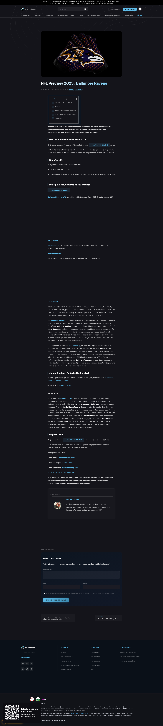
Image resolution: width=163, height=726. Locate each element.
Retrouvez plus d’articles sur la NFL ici (62, 472)
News (71, 89)
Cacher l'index (71, 99)
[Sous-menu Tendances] (42, 15)
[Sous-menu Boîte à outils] (133, 15)
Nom (45, 583)
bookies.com (67, 463)
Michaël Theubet (59, 89)
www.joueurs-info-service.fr (81, 3)
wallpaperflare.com (67, 458)
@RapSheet (109, 378)
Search (85, 9)
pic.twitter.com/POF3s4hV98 (58, 381)
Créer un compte (130, 9)
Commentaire (48, 569)
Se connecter (115, 9)
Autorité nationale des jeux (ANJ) (79, 713)
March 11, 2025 (65, 385)
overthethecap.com (70, 467)
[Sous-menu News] (83, 15)
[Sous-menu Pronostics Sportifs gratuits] (75, 15)
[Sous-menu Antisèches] (53, 15)
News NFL (79, 89)
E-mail (85, 583)
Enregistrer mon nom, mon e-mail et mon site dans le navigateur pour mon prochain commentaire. (80, 593)
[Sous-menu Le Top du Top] (30, 15)
